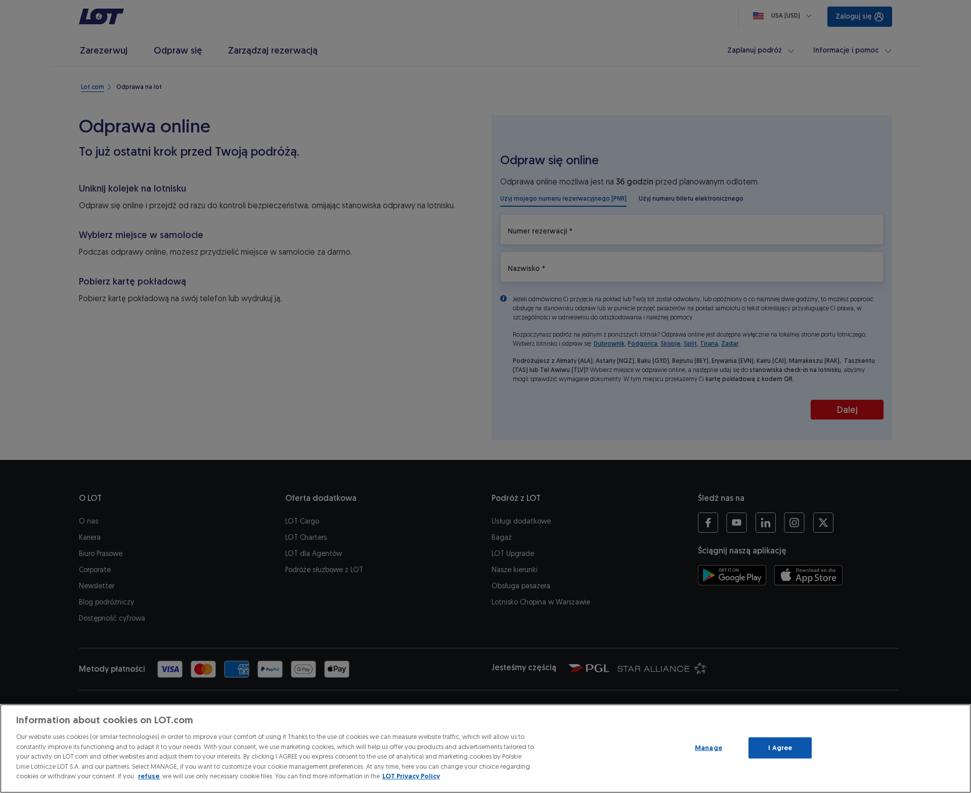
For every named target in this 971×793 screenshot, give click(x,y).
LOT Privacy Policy (411, 776)
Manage (708, 748)
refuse (148, 776)
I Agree (780, 748)
